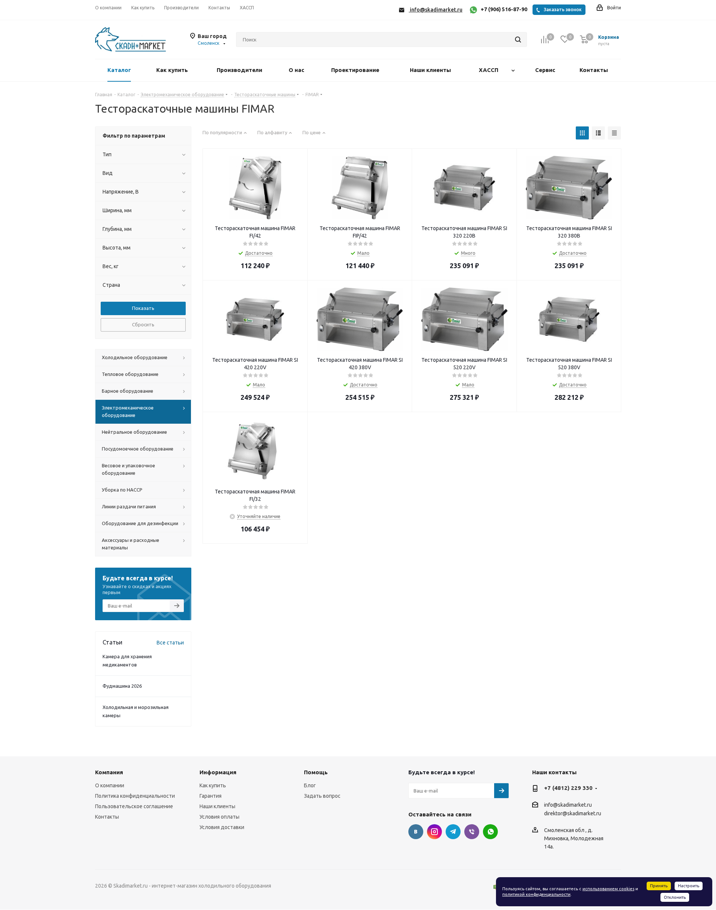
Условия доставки (222, 827)
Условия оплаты (219, 817)
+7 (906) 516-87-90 (504, 9)
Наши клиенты (217, 806)
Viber (471, 831)
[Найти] (518, 39)
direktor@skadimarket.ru (572, 814)
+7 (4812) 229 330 (568, 788)
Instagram (434, 831)
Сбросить (143, 324)
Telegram (453, 831)
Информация (218, 772)
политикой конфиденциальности (536, 894)
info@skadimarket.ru (568, 805)
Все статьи (170, 643)
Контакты (107, 817)
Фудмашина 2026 (122, 685)
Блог (310, 785)
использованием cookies (608, 889)
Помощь (316, 772)
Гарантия (211, 796)
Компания (109, 772)
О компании (109, 785)
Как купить (213, 785)
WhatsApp (490, 831)
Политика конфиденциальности (135, 796)
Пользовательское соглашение (134, 806)
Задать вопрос (322, 796)
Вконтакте (415, 831)
